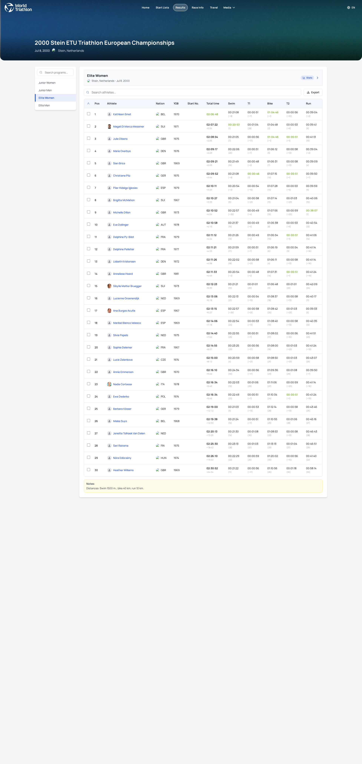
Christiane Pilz (121, 175)
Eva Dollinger (121, 224)
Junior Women (47, 82)
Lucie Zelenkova (123, 359)
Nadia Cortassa (122, 384)
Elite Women (46, 98)
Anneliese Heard (123, 274)
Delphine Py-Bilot (123, 237)
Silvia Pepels (120, 335)
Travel (214, 7)
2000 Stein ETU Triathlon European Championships (104, 42)
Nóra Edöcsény (122, 458)
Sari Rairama (120, 445)
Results (180, 7)
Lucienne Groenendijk (126, 298)
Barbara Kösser (122, 409)
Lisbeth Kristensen (124, 261)
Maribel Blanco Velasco (127, 323)
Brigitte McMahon (124, 200)
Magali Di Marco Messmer (128, 126)
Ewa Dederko (121, 396)
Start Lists (162, 7)
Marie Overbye (122, 151)
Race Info (198, 7)
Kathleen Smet (122, 114)
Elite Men (44, 105)
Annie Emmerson (123, 372)
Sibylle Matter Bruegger (127, 286)
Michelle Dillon (121, 212)
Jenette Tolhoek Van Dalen (129, 433)
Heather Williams (123, 470)
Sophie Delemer (122, 347)
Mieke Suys (120, 421)
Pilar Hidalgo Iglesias (125, 188)
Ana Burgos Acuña (124, 310)
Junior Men (45, 90)
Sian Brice (119, 163)
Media (227, 7)
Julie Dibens (120, 138)
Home (145, 7)
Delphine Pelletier (123, 249)
